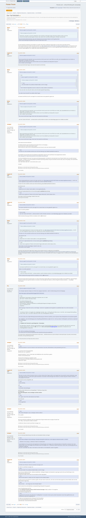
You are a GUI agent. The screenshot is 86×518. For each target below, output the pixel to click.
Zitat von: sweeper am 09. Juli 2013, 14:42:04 (30, 80)
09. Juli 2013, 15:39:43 (21, 408)
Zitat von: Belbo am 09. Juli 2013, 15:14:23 (27, 372)
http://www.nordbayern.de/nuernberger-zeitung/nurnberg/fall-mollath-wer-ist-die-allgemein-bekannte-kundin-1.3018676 (43, 439)
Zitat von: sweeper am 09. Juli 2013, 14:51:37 (27, 55)
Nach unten (8, 24)
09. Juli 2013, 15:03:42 (21, 124)
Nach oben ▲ (78, 516)
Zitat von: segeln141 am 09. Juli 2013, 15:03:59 (28, 223)
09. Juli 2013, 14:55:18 (21, 69)
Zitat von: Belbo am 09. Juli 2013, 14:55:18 (27, 204)
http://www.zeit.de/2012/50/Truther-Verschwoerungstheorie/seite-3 (55, 45)
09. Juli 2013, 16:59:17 (21, 459)
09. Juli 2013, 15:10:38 (21, 202)
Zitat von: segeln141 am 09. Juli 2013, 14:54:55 (28, 103)
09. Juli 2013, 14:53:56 (21, 27)
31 (22, 24)
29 (19, 24)
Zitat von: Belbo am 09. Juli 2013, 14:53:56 (27, 176)
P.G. (8, 286)
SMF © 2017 (11, 516)
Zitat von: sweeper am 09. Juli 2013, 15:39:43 (27, 462)
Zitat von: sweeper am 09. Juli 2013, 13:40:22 (27, 288)
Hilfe (68, 516)
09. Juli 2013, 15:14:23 (21, 258)
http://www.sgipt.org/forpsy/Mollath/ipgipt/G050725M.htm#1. (31, 293)
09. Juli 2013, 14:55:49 (21, 101)
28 (18, 24)
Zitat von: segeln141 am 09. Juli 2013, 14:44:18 (28, 30)
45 (26, 24)
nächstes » (77, 20)
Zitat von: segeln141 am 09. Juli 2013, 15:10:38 (28, 261)
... (17, 24)
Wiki (56, 7)
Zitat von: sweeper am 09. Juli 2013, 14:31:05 (28, 33)
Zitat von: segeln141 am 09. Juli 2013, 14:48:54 (29, 77)
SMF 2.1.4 (6, 516)
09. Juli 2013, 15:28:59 (21, 342)
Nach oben (8, 504)
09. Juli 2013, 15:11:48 (21, 220)
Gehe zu (62, 509)
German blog (60, 7)
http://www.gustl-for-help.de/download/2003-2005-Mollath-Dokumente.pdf (33, 156)
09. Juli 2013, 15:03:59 (21, 174)
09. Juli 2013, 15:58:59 (21, 433)
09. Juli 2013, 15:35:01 (21, 370)
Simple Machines (15, 516)
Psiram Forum (10, 4)
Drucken (77, 24)
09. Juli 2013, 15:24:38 (21, 285)
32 (24, 24)
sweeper (9, 124)
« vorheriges (71, 20)
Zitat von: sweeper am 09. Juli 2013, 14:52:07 (27, 72)
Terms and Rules (73, 516)
